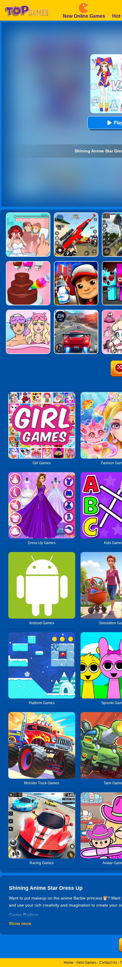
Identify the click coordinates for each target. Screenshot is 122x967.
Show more (20, 923)
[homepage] (26, 2)
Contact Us (108, 963)
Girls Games (86, 963)
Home (68, 963)
